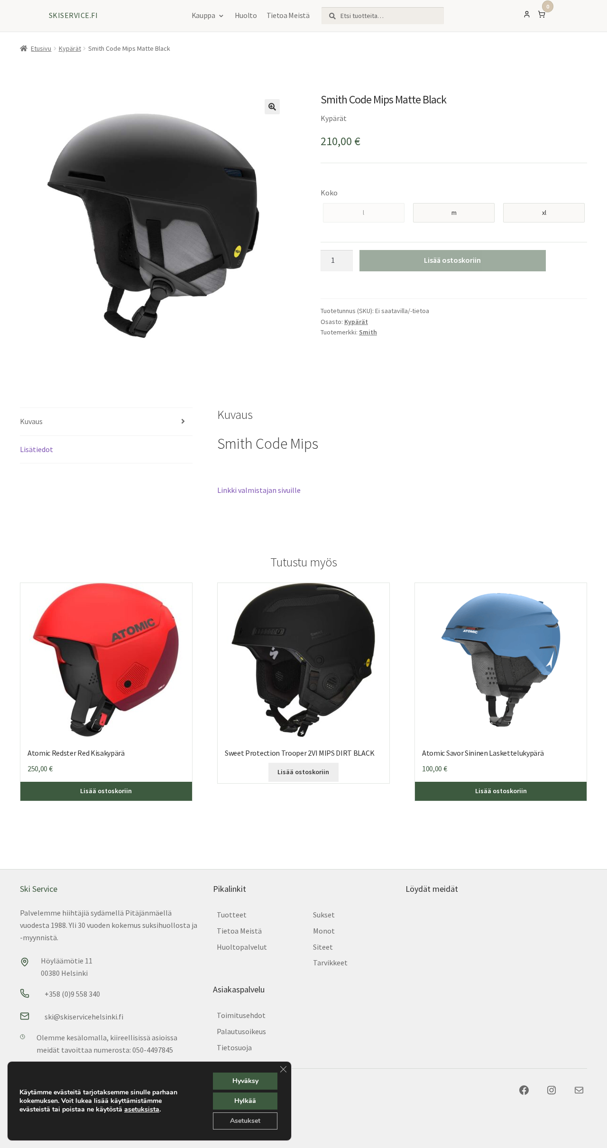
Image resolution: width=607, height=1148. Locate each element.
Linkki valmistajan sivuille (259, 490)
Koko (329, 192)
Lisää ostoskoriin (452, 260)
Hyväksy (245, 1080)
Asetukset (245, 1120)
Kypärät (70, 48)
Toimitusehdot (241, 1015)
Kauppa (203, 15)
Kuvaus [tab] (31, 421)
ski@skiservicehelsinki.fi (84, 1016)
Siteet (323, 947)
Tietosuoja (234, 1047)
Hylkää (245, 1100)
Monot (324, 930)
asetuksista (141, 1109)
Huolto (246, 15)
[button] (272, 106)
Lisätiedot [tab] (36, 449)
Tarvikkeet (330, 962)
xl (544, 212)
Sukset (324, 914)
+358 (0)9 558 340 (72, 994)
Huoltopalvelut (242, 947)
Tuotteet (232, 914)
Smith (368, 332)
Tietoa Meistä (288, 15)
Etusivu (41, 48)
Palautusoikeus (241, 1031)
